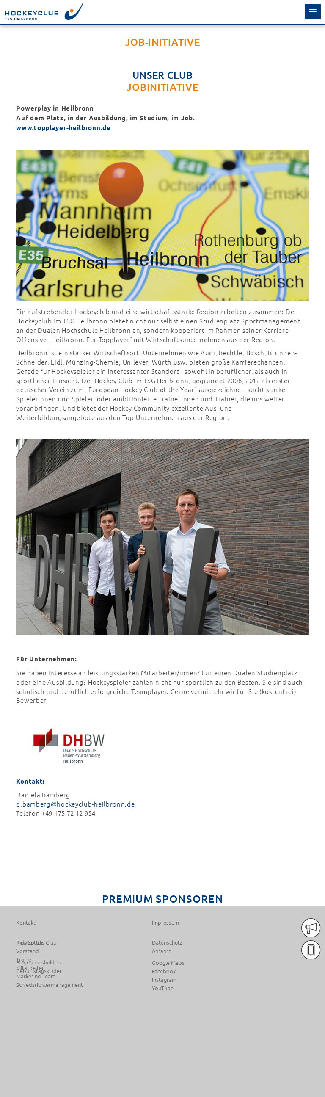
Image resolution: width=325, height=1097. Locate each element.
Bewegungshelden (38, 962)
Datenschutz (167, 942)
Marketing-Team (35, 976)
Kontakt (26, 922)
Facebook (164, 971)
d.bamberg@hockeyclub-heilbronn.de (75, 803)
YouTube (163, 988)
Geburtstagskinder (39, 970)
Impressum (165, 922)
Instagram (164, 979)
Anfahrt (161, 951)
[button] (313, 11)
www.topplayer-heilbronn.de (63, 127)
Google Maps (168, 962)
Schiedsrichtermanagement (49, 984)
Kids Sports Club (36, 942)
